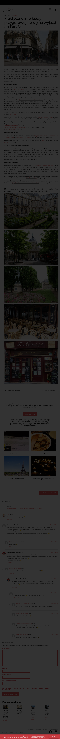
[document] (30, 369)
